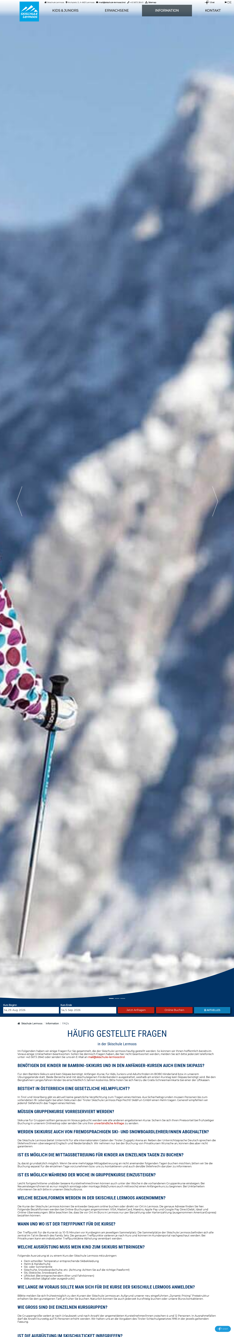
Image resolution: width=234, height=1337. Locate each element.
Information (167, 10)
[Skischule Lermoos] (29, 11)
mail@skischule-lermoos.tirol (112, 2)
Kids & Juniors (65, 10)
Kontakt (213, 10)
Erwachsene (117, 10)
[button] (19, 501)
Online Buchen (174, 1010)
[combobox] (31, 1010)
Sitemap (152, 2)
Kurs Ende (66, 1005)
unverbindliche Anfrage (109, 1123)
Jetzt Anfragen (136, 1010)
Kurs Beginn (10, 1005)
